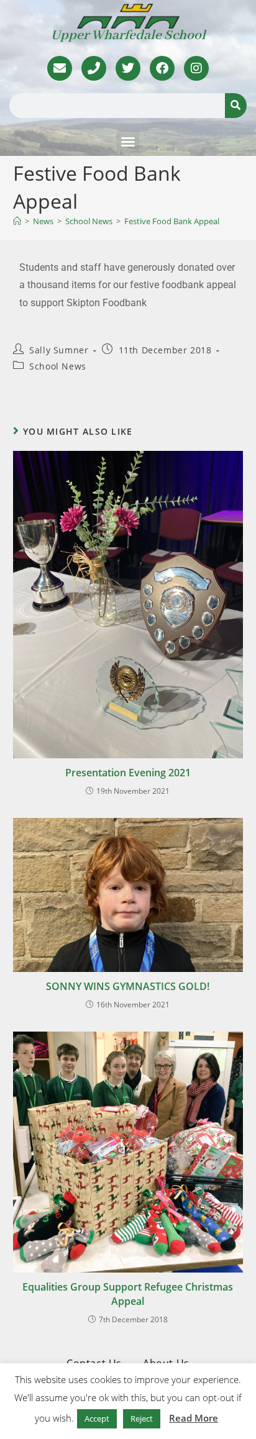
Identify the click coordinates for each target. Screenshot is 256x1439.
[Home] (17, 221)
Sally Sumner (58, 350)
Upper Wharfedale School (128, 35)
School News (57, 366)
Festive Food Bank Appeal (171, 221)
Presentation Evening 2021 (128, 772)
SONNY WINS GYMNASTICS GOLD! (127, 986)
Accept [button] (97, 1418)
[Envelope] (59, 68)
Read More (193, 1418)
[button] (128, 141)
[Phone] (93, 68)
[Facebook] (162, 68)
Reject (141, 1418)
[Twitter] (128, 68)
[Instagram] (196, 68)
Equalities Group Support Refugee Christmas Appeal (127, 1293)
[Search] (236, 105)
